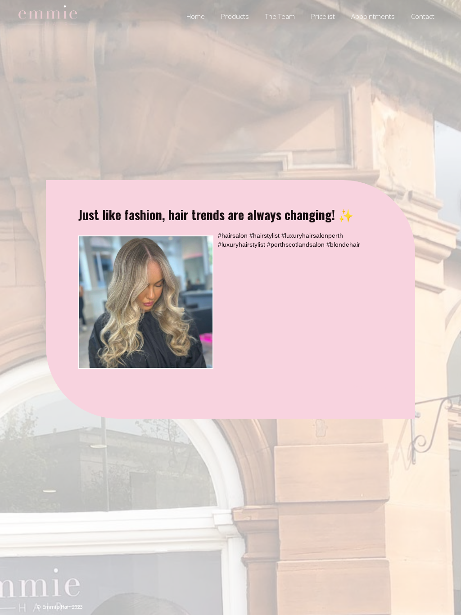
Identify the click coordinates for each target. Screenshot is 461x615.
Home (195, 16)
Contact (422, 16)
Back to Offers (369, 386)
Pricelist (323, 16)
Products (235, 16)
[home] (47, 16)
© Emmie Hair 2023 (60, 606)
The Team (280, 16)
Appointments (373, 16)
